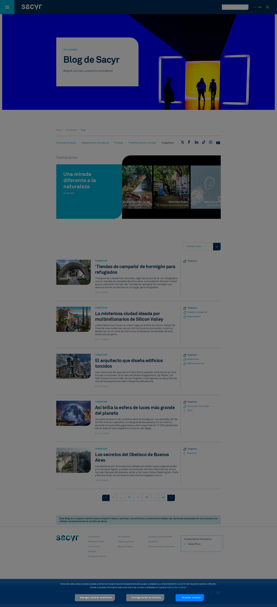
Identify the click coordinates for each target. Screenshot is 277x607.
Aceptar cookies (191, 598)
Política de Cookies (176, 587)
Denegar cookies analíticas (96, 598)
